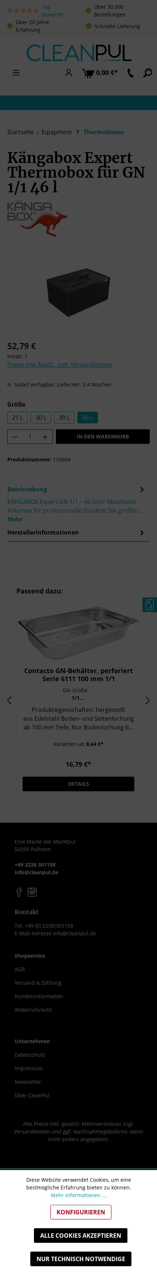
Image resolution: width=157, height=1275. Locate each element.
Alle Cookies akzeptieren (80, 1235)
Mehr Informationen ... (78, 1195)
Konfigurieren (81, 1212)
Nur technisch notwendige (81, 1259)
